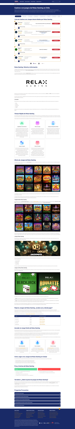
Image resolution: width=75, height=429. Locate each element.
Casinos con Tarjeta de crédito (53, 414)
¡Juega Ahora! (56, 23)
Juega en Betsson (41, 322)
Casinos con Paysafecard (52, 417)
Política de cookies (17, 417)
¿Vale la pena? (59, 16)
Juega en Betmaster (42, 324)
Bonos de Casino (27, 1)
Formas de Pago (33, 1)
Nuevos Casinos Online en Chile (53, 413)
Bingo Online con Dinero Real (30, 413)
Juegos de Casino (38, 1)
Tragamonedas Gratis (29, 414)
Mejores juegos (36, 16)
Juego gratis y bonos (42, 16)
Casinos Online (22, 1)
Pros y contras (54, 16)
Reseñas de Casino (40, 417)
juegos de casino (36, 201)
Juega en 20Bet (41, 317)
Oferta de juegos (30, 16)
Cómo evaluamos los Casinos (18, 413)
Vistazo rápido (24, 16)
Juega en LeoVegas (42, 319)
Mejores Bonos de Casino (41, 413)
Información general (18, 16)
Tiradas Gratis (28, 417)
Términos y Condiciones (17, 414)
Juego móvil (48, 16)
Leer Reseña (20, 24)
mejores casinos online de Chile (30, 313)
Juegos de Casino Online (41, 414)
